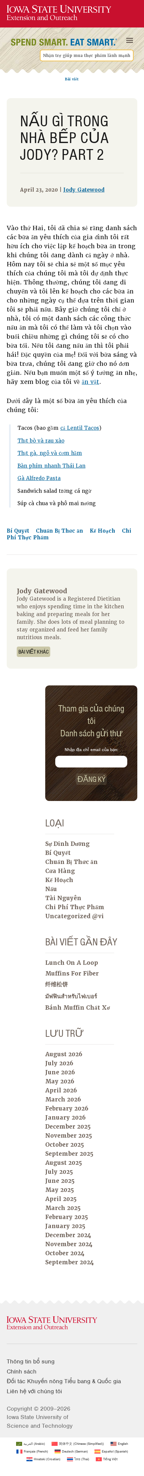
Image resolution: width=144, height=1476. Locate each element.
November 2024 (68, 1244)
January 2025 (65, 1226)
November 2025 (68, 1135)
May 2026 (59, 1081)
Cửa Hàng (60, 871)
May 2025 (59, 1190)
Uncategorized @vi (74, 916)
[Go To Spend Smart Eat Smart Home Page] (59, 13)
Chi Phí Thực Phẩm (74, 907)
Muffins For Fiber (72, 973)
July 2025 (59, 1172)
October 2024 (64, 1253)
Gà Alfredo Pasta (39, 478)
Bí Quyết (19, 531)
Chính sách (22, 1371)
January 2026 (65, 1117)
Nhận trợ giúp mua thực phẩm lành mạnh (86, 55)
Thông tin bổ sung (31, 1361)
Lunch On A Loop (71, 962)
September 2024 (69, 1262)
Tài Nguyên (63, 898)
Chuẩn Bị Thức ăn (60, 531)
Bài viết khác (33, 651)
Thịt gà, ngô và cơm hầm (49, 453)
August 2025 (63, 1162)
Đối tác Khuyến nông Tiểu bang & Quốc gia (64, 1381)
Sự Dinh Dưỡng (67, 844)
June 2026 (60, 1072)
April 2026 (61, 1090)
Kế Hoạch (103, 531)
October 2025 (64, 1144)
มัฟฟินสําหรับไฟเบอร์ (71, 996)
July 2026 (59, 1063)
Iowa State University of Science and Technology (40, 1421)
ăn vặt (90, 382)
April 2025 (61, 1199)
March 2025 (63, 1208)
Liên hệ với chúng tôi (34, 1391)
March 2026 (63, 1099)
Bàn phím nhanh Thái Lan (51, 466)
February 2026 (66, 1108)
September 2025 (69, 1153)
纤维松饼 (56, 984)
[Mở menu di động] (129, 41)
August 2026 (63, 1054)
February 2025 (66, 1217)
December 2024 (68, 1235)
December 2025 (68, 1126)
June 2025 (60, 1181)
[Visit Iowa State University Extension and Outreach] (72, 1323)
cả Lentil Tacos (79, 428)
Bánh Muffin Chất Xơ (77, 1007)
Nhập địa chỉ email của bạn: (91, 749)
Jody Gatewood (83, 190)
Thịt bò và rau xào (40, 441)
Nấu (51, 889)
